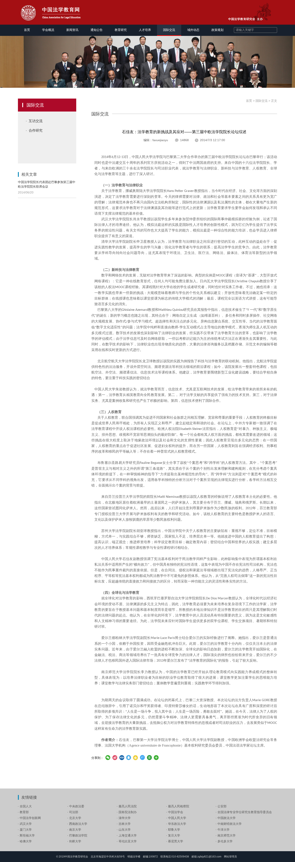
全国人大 (26, 806)
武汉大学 (26, 823)
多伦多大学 (225, 841)
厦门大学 (26, 829)
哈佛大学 (26, 841)
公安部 (222, 806)
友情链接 (29, 797)
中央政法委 (76, 806)
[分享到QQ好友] (128, 757)
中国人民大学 (177, 818)
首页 (27, 30)
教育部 (24, 812)
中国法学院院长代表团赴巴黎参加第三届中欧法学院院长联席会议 (46, 184)
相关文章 (29, 174)
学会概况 (48, 30)
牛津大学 (223, 829)
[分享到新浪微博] (114, 757)
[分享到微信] (107, 757)
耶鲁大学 (174, 829)
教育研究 (121, 30)
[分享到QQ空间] (135, 757)
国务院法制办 (128, 812)
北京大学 (75, 818)
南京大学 (75, 829)
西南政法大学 (78, 823)
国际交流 (169, 30)
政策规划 (217, 30)
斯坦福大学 (27, 835)
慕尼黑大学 (175, 841)
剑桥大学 (75, 841)
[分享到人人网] (121, 757)
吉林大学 (125, 823)
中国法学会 (175, 812)
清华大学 (125, 818)
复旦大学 (174, 835)
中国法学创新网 (30, 818)
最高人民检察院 (178, 806)
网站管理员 (230, 856)
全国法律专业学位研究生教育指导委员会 (244, 812)
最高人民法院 (128, 806)
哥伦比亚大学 (128, 841)
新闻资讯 (72, 30)
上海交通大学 (128, 835)
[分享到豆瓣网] (149, 757)
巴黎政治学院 (78, 835)
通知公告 (96, 30)
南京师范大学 (226, 835)
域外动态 (193, 30)
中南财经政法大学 (229, 823)
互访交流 (36, 121)
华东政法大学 (177, 823)
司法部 (73, 812)
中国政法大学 (226, 818)
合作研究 (36, 130)
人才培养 (145, 30)
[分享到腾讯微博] (142, 757)
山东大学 (125, 829)
